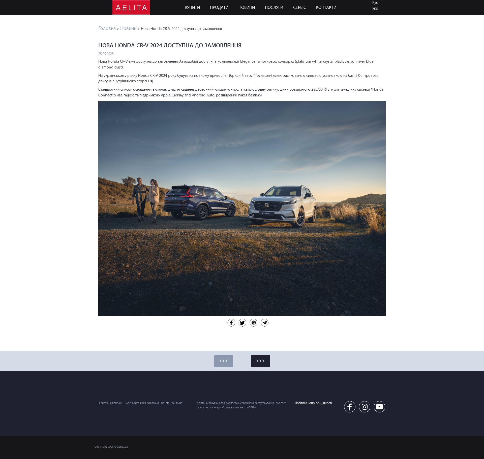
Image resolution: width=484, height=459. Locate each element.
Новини (246, 7)
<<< (223, 361)
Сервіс (299, 7)
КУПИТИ (192, 7)
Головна (107, 28)
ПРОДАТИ (219, 7)
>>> (260, 361)
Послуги (274, 7)
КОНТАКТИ (326, 7)
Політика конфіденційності (313, 403)
